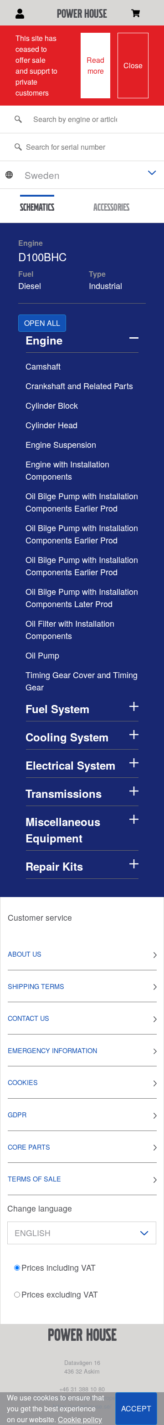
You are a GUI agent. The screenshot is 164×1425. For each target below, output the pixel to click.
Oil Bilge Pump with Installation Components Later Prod (82, 597)
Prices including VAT (58, 1267)
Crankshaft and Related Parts (79, 385)
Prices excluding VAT (59, 1294)
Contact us (28, 1018)
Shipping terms (36, 986)
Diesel (29, 285)
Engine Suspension (61, 444)
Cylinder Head (51, 425)
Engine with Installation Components (67, 470)
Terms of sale (34, 1178)
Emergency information (52, 1050)
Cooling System (67, 737)
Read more (95, 65)
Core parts (29, 1146)
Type (97, 274)
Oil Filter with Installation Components (70, 629)
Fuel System (57, 708)
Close (133, 65)
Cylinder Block (52, 405)
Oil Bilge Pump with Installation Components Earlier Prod (82, 502)
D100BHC (42, 256)
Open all (42, 323)
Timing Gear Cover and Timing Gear (82, 681)
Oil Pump (42, 655)
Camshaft (43, 366)
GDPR (17, 1114)
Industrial (105, 285)
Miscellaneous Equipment (63, 830)
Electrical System (70, 765)
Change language (39, 1208)
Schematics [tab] (37, 207)
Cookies (23, 1082)
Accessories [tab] (111, 207)
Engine (30, 243)
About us (24, 953)
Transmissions (64, 793)
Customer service (40, 917)
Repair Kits (54, 866)
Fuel (25, 274)
